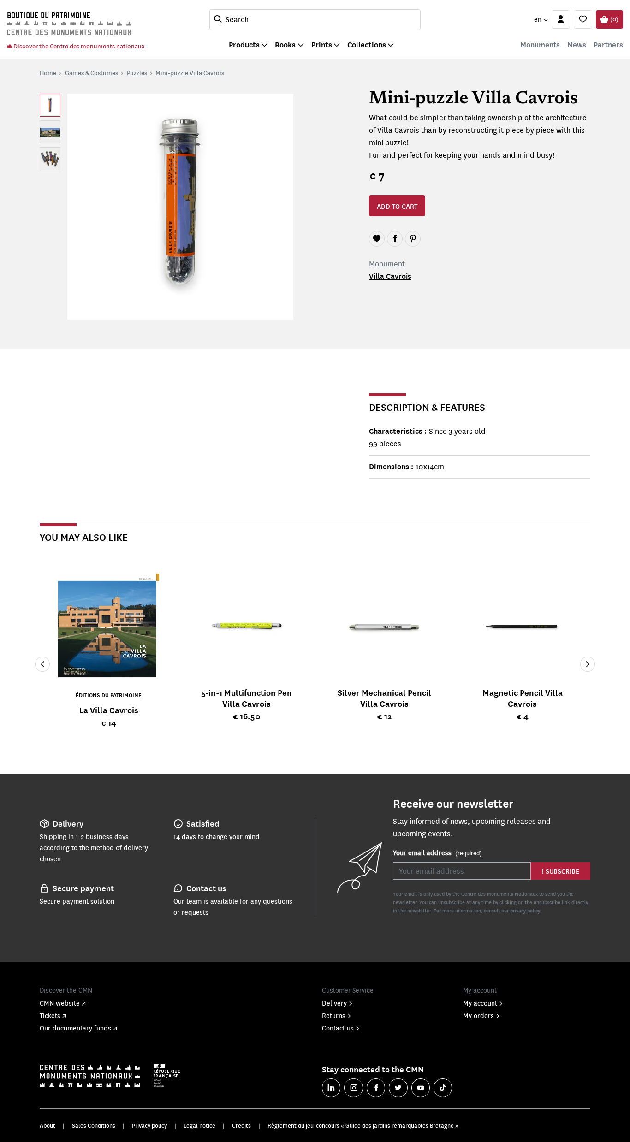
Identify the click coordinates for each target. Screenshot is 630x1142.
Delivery (334, 1002)
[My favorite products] (583, 19)
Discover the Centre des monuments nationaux (78, 45)
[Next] (587, 664)
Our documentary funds (75, 1027)
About (47, 1125)
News (576, 44)
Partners (608, 44)
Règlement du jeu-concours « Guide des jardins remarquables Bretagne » (362, 1125)
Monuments (540, 44)
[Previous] (42, 664)
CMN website (60, 1002)
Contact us (338, 1027)
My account (480, 1002)
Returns (333, 1015)
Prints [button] (321, 44)
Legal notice (199, 1125)
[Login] (561, 19)
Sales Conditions (93, 1125)
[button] (540, 19)
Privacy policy (149, 1125)
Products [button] (244, 44)
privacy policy (525, 910)
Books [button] (285, 44)
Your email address (437, 852)
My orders (478, 1015)
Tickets (50, 1015)
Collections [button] (366, 44)
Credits (241, 1125)
